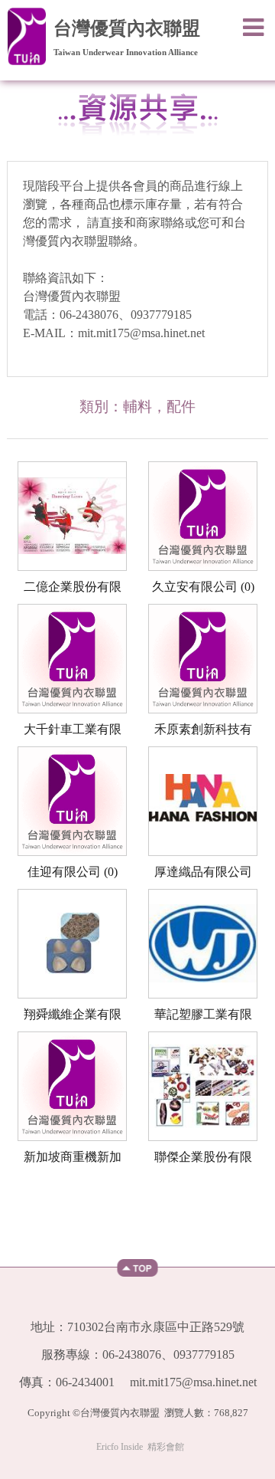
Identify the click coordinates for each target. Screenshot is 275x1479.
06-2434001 (85, 1382)
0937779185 (161, 314)
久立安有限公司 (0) (203, 586)
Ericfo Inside (119, 1446)
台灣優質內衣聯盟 (126, 28)
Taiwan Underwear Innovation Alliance (125, 52)
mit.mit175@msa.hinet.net (141, 332)
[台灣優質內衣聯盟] (27, 33)
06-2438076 (89, 314)
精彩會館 (165, 1446)
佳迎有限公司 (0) (73, 871)
